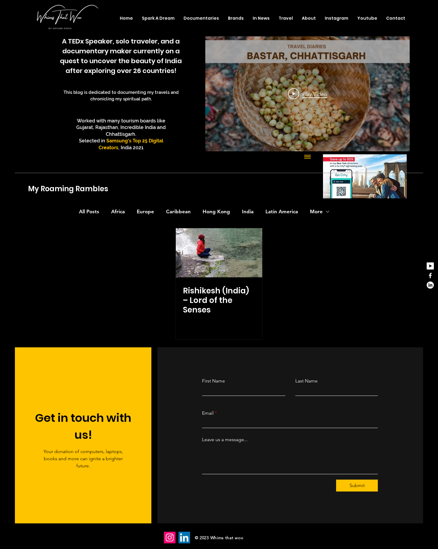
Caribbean (178, 211)
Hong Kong (216, 211)
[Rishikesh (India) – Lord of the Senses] (219, 252)
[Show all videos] (307, 157)
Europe (145, 211)
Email (208, 413)
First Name (213, 381)
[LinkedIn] (430, 285)
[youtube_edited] (430, 266)
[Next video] (397, 93)
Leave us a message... (225, 439)
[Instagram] (169, 537)
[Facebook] (430, 275)
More (316, 211)
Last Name (306, 381)
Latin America (281, 211)
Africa (118, 211)
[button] (285, 18)
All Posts (89, 211)
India (248, 211)
